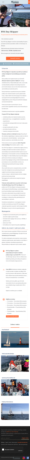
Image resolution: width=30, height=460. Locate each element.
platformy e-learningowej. (12, 431)
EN (29, 2)
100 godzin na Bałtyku (8, 353)
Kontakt (11, 457)
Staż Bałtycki (5, 329)
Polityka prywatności (5, 457)
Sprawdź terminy (15, 58)
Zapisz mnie (25, 438)
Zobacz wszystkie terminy (12, 316)
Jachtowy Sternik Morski (8, 377)
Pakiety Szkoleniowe (7, 402)
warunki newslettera (22, 442)
